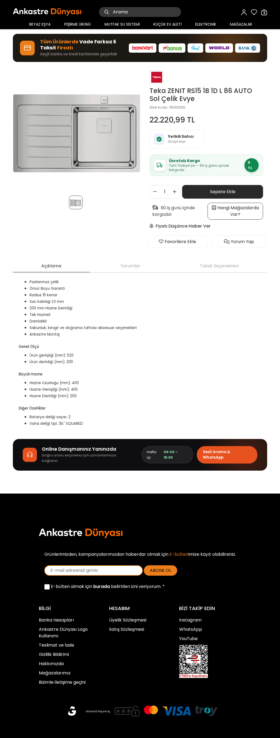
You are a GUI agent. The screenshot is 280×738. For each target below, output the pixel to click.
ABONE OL (160, 570)
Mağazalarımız (55, 673)
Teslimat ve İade (56, 645)
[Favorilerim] (254, 12)
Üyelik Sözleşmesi (127, 620)
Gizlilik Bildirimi (54, 654)
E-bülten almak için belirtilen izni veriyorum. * (107, 586)
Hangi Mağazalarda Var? (237, 211)
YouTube (188, 638)
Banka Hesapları (56, 620)
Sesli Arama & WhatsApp (216, 454)
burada (101, 586)
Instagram (190, 620)
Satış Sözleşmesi (126, 629)
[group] (76, 129)
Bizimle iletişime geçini (62, 682)
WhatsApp (190, 629)
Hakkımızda (51, 664)
